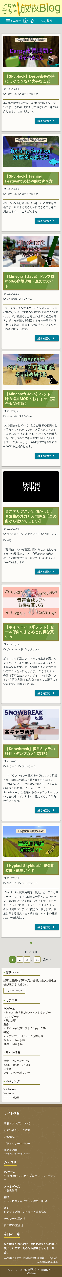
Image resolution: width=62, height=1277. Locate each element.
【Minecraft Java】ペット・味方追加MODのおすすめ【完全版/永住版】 (30, 399)
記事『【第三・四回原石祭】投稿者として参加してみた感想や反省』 (32, 1260)
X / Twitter (10, 1089)
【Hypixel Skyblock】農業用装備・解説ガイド (29, 868)
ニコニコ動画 (11, 1097)
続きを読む (44, 120)
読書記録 (38, 1036)
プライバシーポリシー (16, 1072)
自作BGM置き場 (13, 1044)
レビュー (24, 1036)
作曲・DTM (39, 1028)
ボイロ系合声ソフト (18, 1028)
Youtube (8, 1093)
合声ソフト (33, 534)
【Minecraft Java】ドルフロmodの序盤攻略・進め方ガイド (30, 281)
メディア (11, 1036)
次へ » (47, 959)
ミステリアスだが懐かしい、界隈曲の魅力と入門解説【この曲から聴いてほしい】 (31, 516)
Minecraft (12, 1012)
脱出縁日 (11, 1020)
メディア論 (13, 1211)
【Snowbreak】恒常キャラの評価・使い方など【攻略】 (30, 751)
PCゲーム (12, 94)
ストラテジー (43, 1012)
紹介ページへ (15, 990)
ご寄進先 (8, 1068)
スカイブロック (30, 94)
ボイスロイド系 (15, 534)
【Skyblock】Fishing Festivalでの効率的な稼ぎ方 (29, 178)
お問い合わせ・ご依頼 (16, 1064)
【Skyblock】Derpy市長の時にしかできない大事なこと (30, 78)
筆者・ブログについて (16, 1060)
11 (37, 960)
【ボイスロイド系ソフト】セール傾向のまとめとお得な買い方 (29, 632)
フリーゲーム (29, 766)
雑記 (9, 540)
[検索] (43, 20)
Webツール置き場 (14, 1040)
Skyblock (26, 1012)
